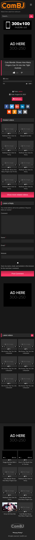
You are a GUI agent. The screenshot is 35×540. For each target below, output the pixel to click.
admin (20, 91)
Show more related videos (17, 195)
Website (3, 253)
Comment (4, 213)
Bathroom (18, 99)
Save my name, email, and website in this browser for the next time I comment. (17, 267)
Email (3, 245)
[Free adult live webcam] (14, 5)
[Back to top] (29, 534)
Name (3, 237)
